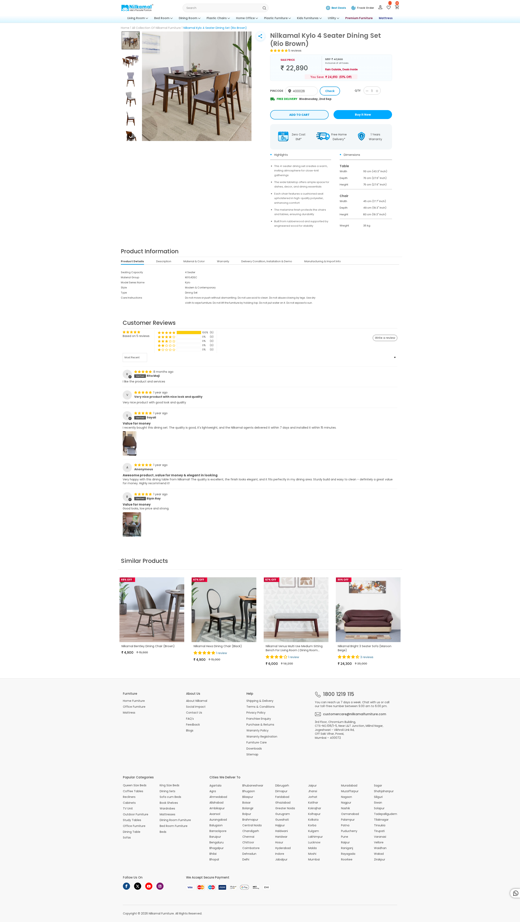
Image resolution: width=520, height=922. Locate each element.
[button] (131, 40)
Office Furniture (134, 707)
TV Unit (128, 808)
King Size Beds (169, 785)
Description (163, 261)
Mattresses (167, 814)
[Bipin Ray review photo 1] (132, 524)
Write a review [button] (385, 338)
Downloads (254, 748)
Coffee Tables (133, 791)
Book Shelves (169, 803)
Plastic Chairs (217, 18)
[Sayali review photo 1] (129, 443)
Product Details (132, 261)
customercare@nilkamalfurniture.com (354, 714)
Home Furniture (134, 701)
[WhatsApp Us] (515, 893)
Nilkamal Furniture (161, 913)
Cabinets (129, 803)
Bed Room (161, 18)
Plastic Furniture (276, 18)
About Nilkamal (196, 701)
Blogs (189, 730)
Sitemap (252, 754)
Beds (163, 832)
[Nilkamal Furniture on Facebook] (126, 886)
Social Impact (196, 707)
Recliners (129, 797)
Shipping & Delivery (259, 701)
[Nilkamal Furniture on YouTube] (148, 886)
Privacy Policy (255, 713)
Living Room (136, 18)
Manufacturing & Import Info (322, 261)
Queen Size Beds (134, 785)
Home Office (245, 18)
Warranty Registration (261, 737)
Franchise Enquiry (258, 719)
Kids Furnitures (307, 18)
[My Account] (380, 8)
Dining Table (131, 832)
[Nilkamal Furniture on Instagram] (160, 886)
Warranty (223, 261)
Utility (332, 18)
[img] (143, 372)
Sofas (127, 838)
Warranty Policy (257, 730)
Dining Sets (167, 791)
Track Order (365, 8)
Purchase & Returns (260, 725)
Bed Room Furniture (173, 826)
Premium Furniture (359, 18)
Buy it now (363, 115)
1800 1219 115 (338, 694)
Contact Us (194, 713)
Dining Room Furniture (175, 820)
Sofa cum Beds (170, 797)
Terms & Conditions (260, 707)
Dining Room (188, 18)
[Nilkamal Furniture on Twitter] (137, 886)
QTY (358, 91)
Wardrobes (167, 808)
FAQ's (190, 719)
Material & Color (194, 261)
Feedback (193, 725)
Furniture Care (256, 742)
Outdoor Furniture (135, 814)
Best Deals (339, 8)
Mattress (386, 18)
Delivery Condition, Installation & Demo (266, 261)
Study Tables (132, 820)
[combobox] (226, 8)
